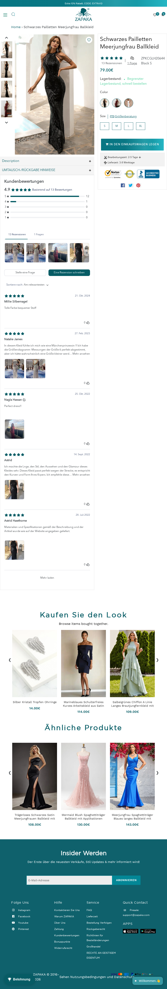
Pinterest (23, 929)
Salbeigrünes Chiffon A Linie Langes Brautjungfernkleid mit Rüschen (132, 703)
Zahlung (59, 929)
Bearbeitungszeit (117, 157)
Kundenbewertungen (66, 935)
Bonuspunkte (62, 941)
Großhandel (93, 946)
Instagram (23, 910)
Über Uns (59, 922)
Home (16, 27)
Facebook (23, 916)
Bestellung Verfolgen (99, 922)
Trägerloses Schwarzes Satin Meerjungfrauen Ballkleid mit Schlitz (34, 816)
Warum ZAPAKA (64, 916)
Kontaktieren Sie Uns (67, 910)
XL (140, 126)
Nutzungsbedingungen (88, 977)
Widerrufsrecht (63, 948)
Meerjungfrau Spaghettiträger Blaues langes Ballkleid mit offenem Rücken (132, 816)
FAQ (89, 910)
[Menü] (7, 14)
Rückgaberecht (96, 929)
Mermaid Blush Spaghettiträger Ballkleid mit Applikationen (83, 816)
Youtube (22, 922)
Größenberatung (126, 116)
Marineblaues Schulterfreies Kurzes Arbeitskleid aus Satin (83, 703)
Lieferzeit (113, 163)
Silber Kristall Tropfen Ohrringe (35, 702)
